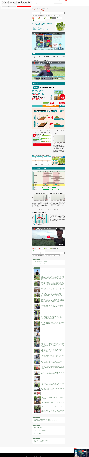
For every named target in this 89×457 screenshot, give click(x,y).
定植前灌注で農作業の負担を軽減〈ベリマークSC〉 (42, 419)
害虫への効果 (62, 13)
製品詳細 (34, 13)
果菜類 (35, 17)
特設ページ (54, 13)
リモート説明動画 (35, 15)
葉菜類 (53, 17)
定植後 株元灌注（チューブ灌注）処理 (46, 13)
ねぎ (46, 17)
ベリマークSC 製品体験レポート (39, 263)
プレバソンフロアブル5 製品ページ (40, 430)
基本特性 (58, 13)
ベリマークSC (36, 8)
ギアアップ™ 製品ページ (38, 433)
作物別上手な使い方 (41, 15)
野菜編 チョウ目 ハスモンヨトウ (39, 441)
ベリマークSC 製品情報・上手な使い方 (40, 261)
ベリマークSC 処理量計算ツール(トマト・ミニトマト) (52, 15)
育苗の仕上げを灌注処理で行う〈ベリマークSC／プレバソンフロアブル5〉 (46, 420)
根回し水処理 (38, 13)
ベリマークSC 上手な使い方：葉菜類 (43, 8)
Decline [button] (9, 6)
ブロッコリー (59, 17)
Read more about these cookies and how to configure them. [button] (11, 4)
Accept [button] (24, 6)
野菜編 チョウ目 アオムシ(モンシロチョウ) (41, 440)
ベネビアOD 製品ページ (38, 427)
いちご (41, 17)
